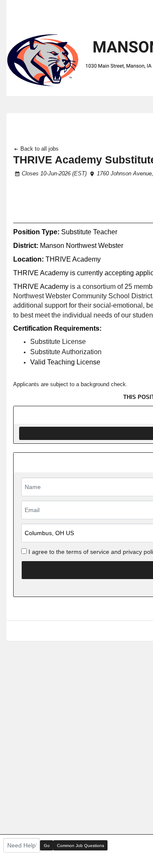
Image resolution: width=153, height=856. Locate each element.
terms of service (87, 551)
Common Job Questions (80, 845)
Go (47, 845)
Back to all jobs (39, 149)
